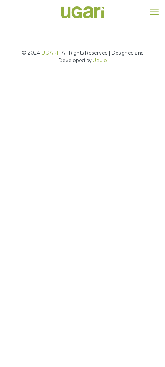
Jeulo (100, 60)
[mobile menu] (154, 12)
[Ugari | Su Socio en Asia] (82, 12)
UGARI (49, 52)
